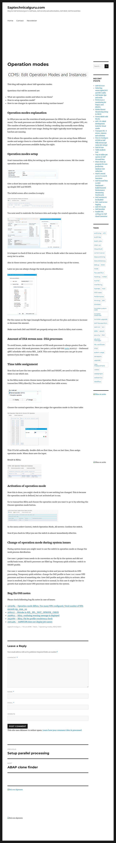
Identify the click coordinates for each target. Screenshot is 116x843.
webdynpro (98, 374)
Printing (97, 300)
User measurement (99, 365)
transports (98, 356)
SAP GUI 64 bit (100, 207)
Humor (96, 281)
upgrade (97, 360)
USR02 (96, 370)
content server (99, 253)
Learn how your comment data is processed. (62, 730)
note (67, 348)
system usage (99, 352)
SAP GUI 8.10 (99, 86)
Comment (12, 658)
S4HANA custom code (100, 309)
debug (96, 265)
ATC (104, 233)
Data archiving (99, 257)
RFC (103, 300)
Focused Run (99, 273)
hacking (97, 277)
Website (11, 714)
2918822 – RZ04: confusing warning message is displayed (33, 615)
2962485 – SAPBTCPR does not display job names (29, 622)
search (101, 331)
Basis (35, 627)
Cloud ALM (98, 249)
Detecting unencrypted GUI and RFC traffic (101, 90)
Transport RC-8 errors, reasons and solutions (101, 133)
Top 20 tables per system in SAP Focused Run (101, 157)
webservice (98, 378)
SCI (103, 327)
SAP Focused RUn (100, 323)
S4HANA (97, 304)
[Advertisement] (58, 45)
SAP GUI (97, 327)
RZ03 (55, 627)
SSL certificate (99, 344)
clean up (97, 245)
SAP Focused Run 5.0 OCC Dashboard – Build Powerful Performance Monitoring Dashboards (101, 188)
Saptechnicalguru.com (26, 7)
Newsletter (32, 21)
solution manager (97, 339)
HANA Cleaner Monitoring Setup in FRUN (101, 112)
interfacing (98, 284)
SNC (103, 335)
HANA (104, 277)
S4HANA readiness (97, 314)
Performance (99, 296)
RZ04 (59, 627)
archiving (97, 233)
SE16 (96, 331)
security (97, 335)
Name (10, 692)
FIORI (96, 269)
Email (10, 703)
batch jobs (98, 241)
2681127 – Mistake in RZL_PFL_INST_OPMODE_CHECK (33, 612)
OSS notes (98, 292)
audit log (97, 237)
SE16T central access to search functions (101, 176)
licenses (97, 288)
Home (10, 21)
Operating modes (45, 627)
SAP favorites (100, 209)
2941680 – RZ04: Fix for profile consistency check (30, 618)
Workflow (97, 381)
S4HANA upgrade (100, 319)
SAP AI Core (99, 147)
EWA (103, 265)
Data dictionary (100, 261)
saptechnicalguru (14, 627)
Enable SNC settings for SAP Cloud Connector (101, 214)
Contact (20, 21)
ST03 (96, 348)
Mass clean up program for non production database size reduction (101, 166)
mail (103, 288)
